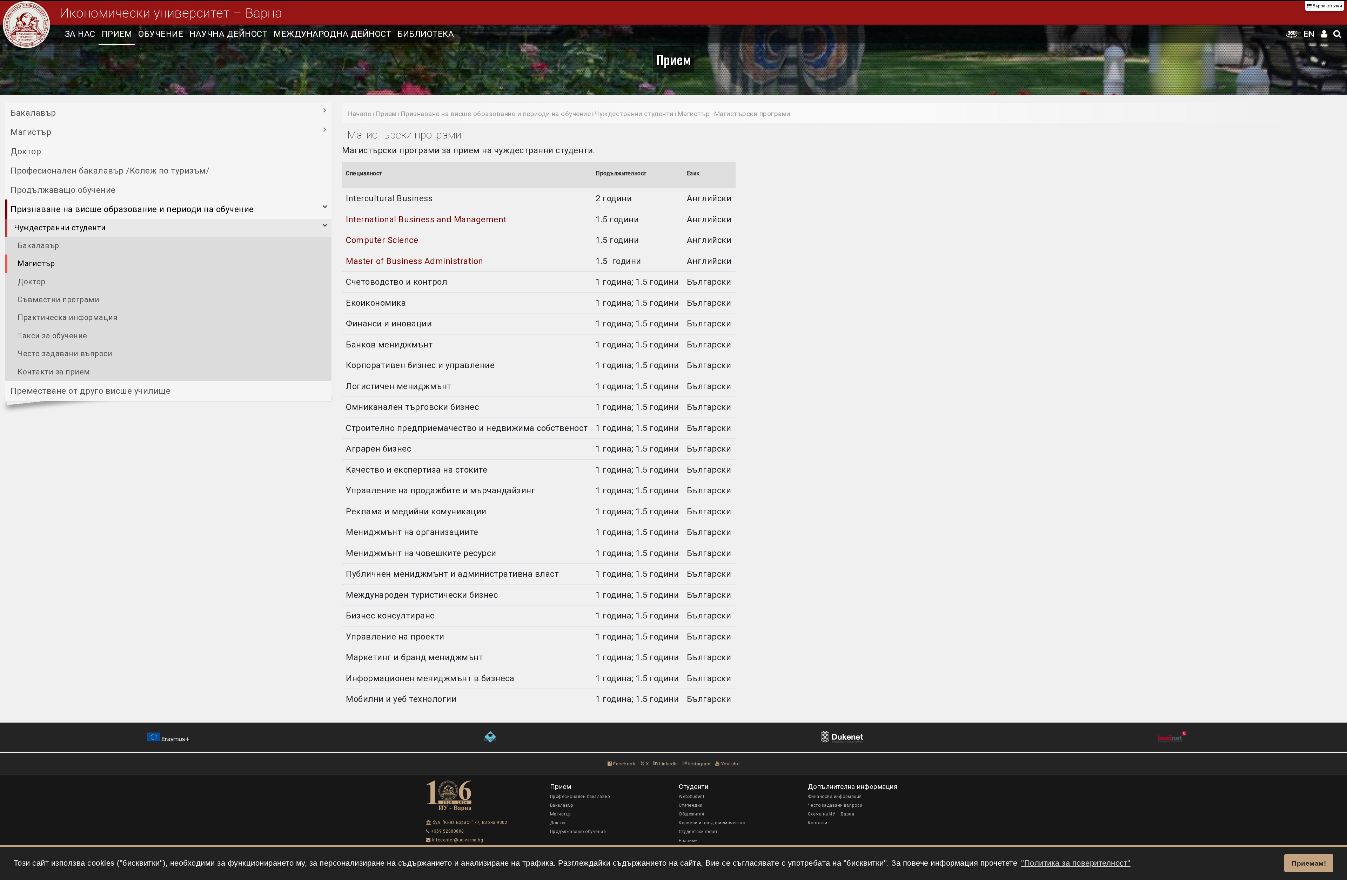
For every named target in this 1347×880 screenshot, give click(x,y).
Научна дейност (228, 34)
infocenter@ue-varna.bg (457, 840)
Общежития (691, 814)
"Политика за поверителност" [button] (1076, 863)
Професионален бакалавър (580, 796)
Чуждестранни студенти (60, 227)
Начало (359, 114)
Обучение (160, 34)
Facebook (623, 763)
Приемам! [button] (1309, 863)
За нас (80, 34)
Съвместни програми (58, 299)
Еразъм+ (688, 840)
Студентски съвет (698, 831)
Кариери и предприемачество (712, 822)
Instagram (698, 763)
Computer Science (382, 240)
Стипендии (691, 805)
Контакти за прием (54, 371)
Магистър (31, 132)
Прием (117, 34)
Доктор (26, 151)
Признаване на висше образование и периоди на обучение (132, 209)
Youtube (729, 763)
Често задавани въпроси (65, 353)
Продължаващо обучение (63, 190)
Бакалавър (33, 113)
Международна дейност (332, 34)
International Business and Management (426, 219)
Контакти (817, 822)
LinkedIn (668, 763)
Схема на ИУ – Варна (831, 814)
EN (1309, 34)
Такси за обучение (52, 335)
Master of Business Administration (415, 261)
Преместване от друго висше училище (90, 391)
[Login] (1324, 34)
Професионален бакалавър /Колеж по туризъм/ (110, 171)
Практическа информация (68, 317)
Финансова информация (835, 796)
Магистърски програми (752, 114)
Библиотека (425, 34)
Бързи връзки (1327, 5)
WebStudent (691, 796)
